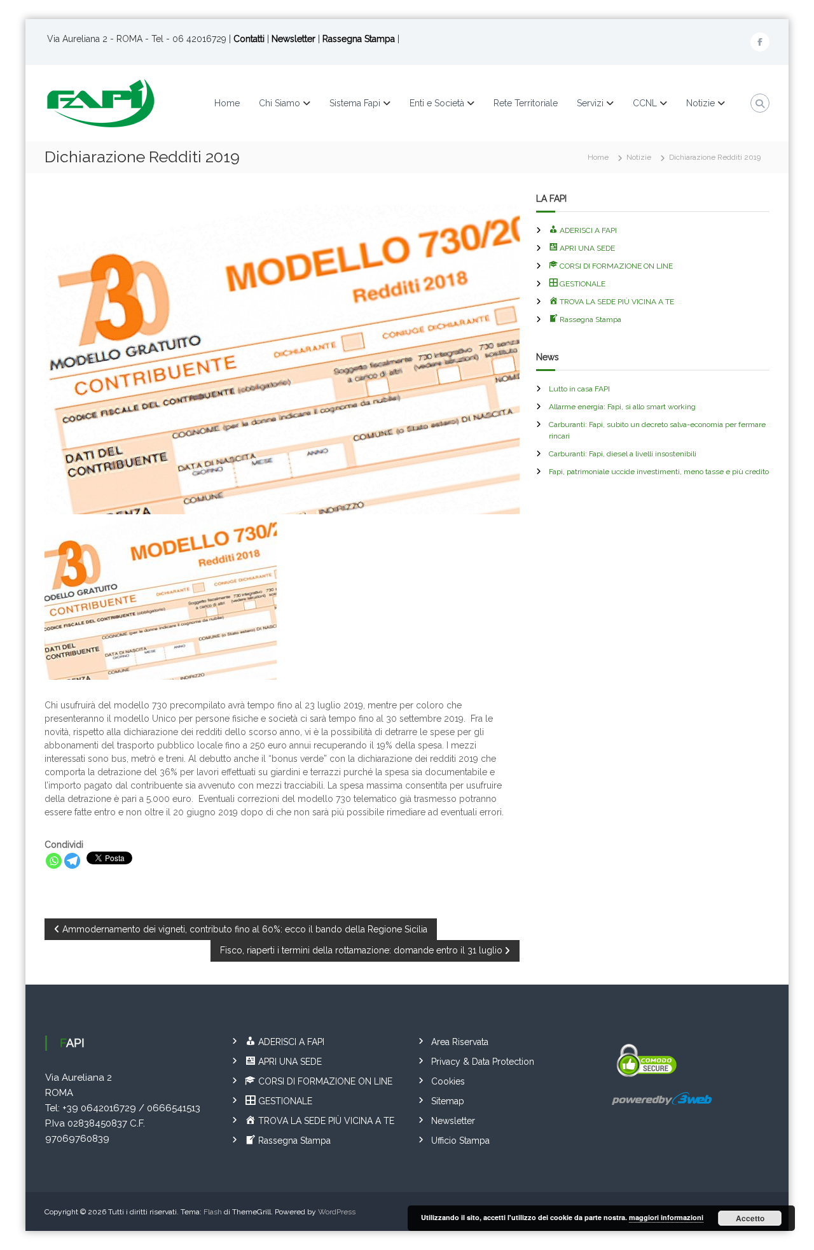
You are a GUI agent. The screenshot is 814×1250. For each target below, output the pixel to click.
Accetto (750, 1218)
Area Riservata (459, 1042)
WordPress (336, 1211)
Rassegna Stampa (359, 39)
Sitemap (447, 1101)
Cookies (448, 1081)
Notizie (700, 103)
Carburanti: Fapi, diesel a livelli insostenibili (622, 453)
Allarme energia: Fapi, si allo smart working (622, 406)
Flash (213, 1211)
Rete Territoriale (525, 103)
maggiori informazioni (666, 1217)
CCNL (645, 103)
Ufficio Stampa (460, 1140)
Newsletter (293, 39)
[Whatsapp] (54, 861)
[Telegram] (72, 861)
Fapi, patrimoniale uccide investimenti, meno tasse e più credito (659, 471)
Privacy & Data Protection (482, 1062)
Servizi (590, 103)
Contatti (249, 39)
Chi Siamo (279, 103)
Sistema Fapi (354, 103)
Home (227, 103)
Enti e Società (437, 103)
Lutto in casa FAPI (579, 388)
